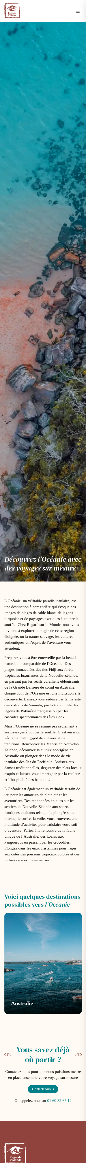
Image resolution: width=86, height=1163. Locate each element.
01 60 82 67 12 (59, 1100)
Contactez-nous (43, 1089)
